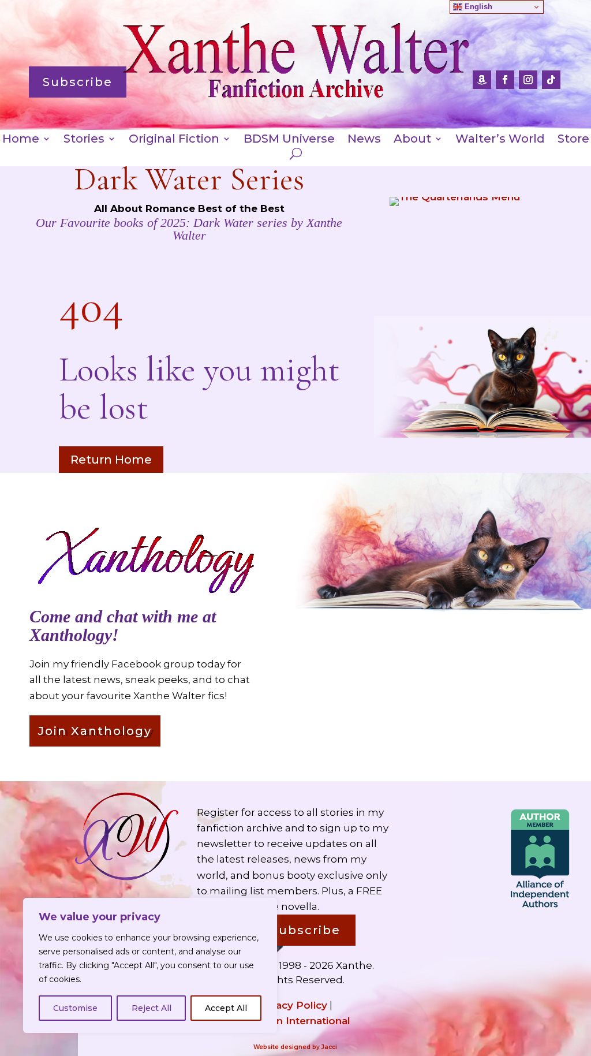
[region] (150, 965)
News (364, 140)
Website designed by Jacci (295, 1047)
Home (20, 140)
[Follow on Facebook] (505, 79)
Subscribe (78, 82)
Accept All (226, 1008)
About (412, 140)
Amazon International (295, 1021)
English (477, 6)
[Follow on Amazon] (482, 79)
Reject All (151, 1008)
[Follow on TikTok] (551, 79)
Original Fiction (174, 140)
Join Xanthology (95, 731)
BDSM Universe (289, 140)
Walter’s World (500, 140)
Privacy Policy (291, 1005)
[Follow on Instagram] (528, 79)
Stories (83, 140)
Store (573, 140)
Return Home (111, 460)
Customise (75, 1008)
